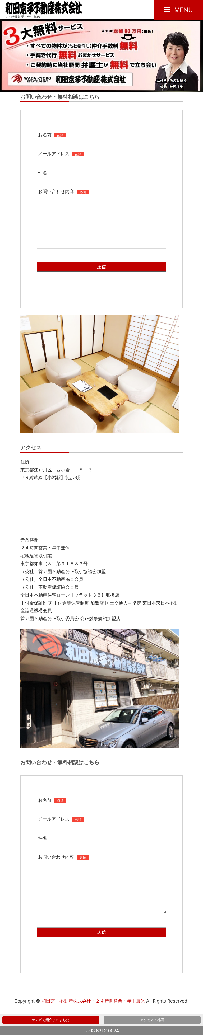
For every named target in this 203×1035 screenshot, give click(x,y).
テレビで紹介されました (51, 1020)
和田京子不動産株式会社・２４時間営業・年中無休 (93, 1001)
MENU (183, 10)
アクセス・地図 (152, 1020)
